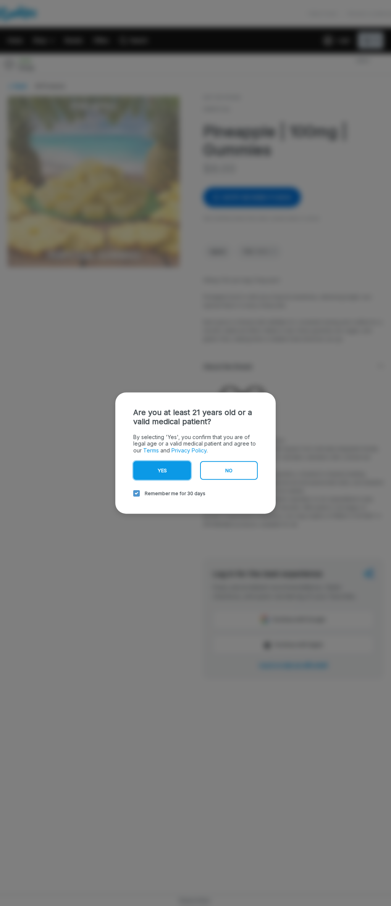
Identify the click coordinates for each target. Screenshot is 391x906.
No (229, 470)
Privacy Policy (189, 450)
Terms (151, 450)
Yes (162, 470)
